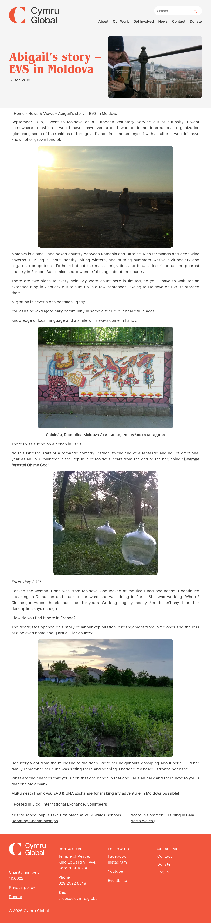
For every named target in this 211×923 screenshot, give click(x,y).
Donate (196, 21)
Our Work (121, 21)
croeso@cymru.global (79, 898)
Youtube (115, 871)
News (163, 21)
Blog (36, 804)
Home (19, 113)
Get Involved (144, 21)
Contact (178, 21)
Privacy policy (22, 887)
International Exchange (64, 804)
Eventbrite (117, 880)
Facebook (117, 856)
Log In (163, 872)
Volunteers (97, 804)
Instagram (117, 862)
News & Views (41, 113)
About (103, 21)
